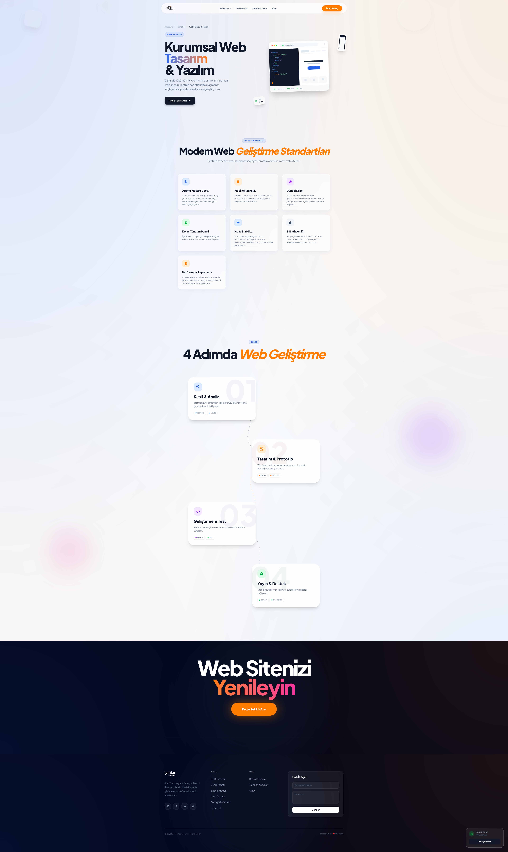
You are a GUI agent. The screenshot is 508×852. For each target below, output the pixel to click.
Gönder (316, 809)
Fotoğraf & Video (220, 802)
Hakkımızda (242, 8)
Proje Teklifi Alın (178, 100)
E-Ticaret (216, 808)
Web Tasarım (218, 796)
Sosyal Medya (218, 790)
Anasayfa (169, 27)
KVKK (252, 790)
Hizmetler (224, 8)
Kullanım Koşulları (258, 784)
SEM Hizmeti (218, 784)
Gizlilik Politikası (257, 778)
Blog (274, 8)
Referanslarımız (259, 8)
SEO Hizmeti (218, 778)
